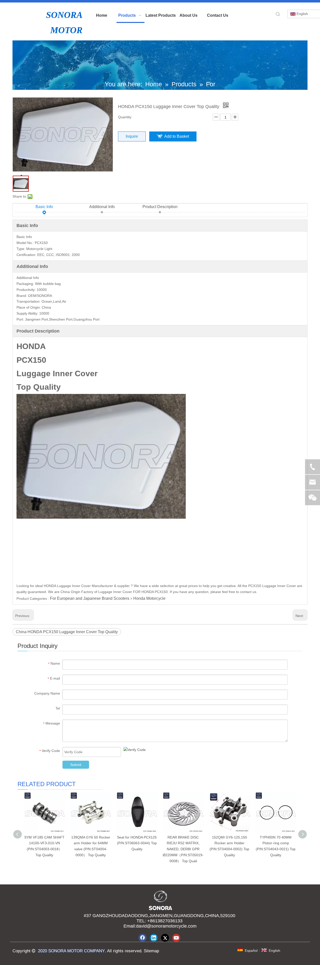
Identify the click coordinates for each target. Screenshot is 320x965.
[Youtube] (176, 938)
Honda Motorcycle (149, 598)
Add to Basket (176, 136)
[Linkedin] (154, 938)
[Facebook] (142, 938)
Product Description (160, 207)
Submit (75, 765)
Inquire (132, 136)
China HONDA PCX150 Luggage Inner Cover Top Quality (67, 632)
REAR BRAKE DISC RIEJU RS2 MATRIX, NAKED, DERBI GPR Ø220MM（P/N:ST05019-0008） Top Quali (183, 849)
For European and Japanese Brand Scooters (89, 598)
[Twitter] (165, 938)
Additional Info (102, 207)
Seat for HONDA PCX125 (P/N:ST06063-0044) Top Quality (137, 843)
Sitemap (150, 951)
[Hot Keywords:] (278, 14)
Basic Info (44, 207)
